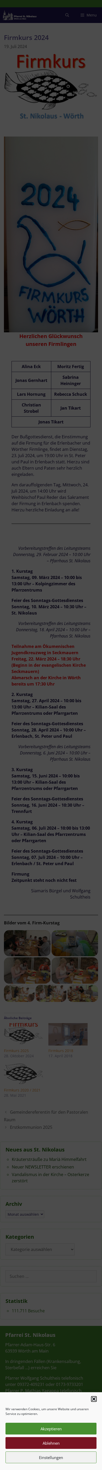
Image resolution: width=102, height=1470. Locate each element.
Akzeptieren (51, 1428)
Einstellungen (51, 1457)
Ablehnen (51, 1443)
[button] (94, 1399)
